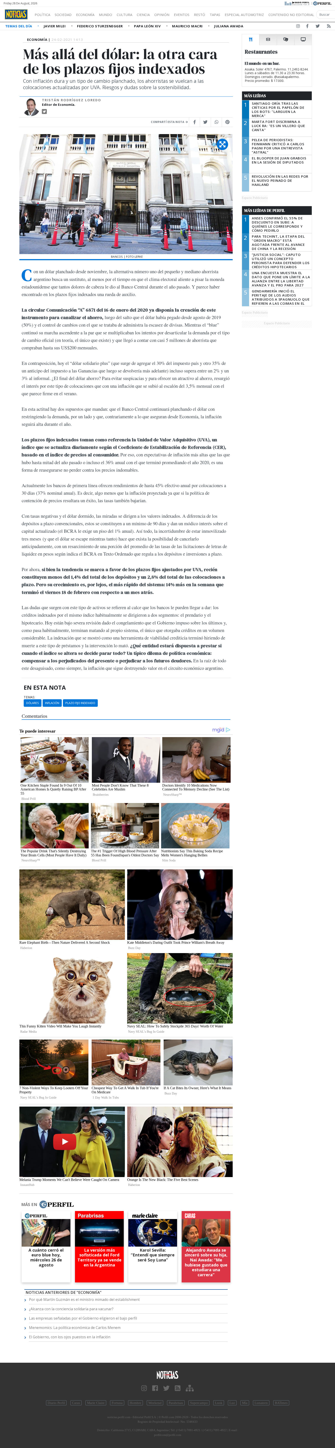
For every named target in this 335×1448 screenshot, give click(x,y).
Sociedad (63, 14)
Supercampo (199, 1403)
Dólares (32, 703)
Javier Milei (55, 26)
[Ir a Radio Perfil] (297, 3)
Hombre (135, 1403)
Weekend (155, 1403)
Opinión (161, 14)
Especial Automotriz (244, 14)
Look (218, 1403)
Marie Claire (96, 1403)
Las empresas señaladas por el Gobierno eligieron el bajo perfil (83, 1318)
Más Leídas (255, 96)
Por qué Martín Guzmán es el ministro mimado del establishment (84, 1299)
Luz (232, 1403)
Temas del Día (19, 26)
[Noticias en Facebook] (307, 27)
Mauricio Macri (188, 26)
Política (42, 14)
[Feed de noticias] (329, 27)
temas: (29, 697)
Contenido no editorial (291, 14)
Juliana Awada (228, 26)
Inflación (52, 703)
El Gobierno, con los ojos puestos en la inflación (69, 1336)
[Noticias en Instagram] (298, 27)
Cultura (124, 14)
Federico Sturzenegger (100, 26)
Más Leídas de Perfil (264, 210)
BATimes (281, 1403)
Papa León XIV (148, 26)
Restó (199, 14)
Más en (29, 1204)
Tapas (215, 14)
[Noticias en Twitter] (318, 27)
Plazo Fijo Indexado (80, 703)
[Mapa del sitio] (190, 1388)
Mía (244, 1403)
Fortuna (117, 1403)
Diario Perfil (56, 1403)
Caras (76, 1403)
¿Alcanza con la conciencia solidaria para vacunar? (71, 1308)
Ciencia (143, 14)
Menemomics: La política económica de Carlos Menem (75, 1327)
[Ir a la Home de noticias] (167, 1375)
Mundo (105, 14)
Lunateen (261, 1403)
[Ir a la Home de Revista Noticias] (16, 14)
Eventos (181, 14)
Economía (85, 14)
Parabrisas (176, 1403)
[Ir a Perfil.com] (322, 3)
